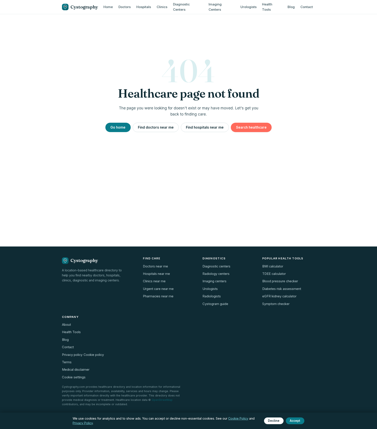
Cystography (84, 7)
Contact (306, 7)
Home (108, 7)
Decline (273, 420)
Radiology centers (216, 274)
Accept (295, 420)
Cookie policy (94, 355)
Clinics (162, 7)
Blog (291, 7)
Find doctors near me (156, 127)
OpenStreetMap (162, 399)
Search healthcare (251, 127)
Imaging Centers (215, 7)
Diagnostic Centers (181, 7)
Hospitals (143, 7)
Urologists (248, 7)
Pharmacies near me (158, 296)
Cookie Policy (238, 418)
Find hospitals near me (205, 127)
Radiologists (211, 296)
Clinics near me (154, 281)
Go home (117, 127)
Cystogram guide (215, 304)
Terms (67, 362)
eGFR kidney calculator (279, 296)
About (66, 325)
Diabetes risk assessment (281, 289)
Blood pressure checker (280, 281)
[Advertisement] (188, 210)
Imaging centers (214, 281)
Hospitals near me (156, 274)
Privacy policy (72, 355)
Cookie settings (74, 377)
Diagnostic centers (216, 266)
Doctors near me (155, 266)
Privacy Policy (83, 423)
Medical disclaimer (75, 370)
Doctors (124, 7)
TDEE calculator (274, 274)
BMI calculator (272, 266)
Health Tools (267, 7)
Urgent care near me (158, 289)
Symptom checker (276, 304)
